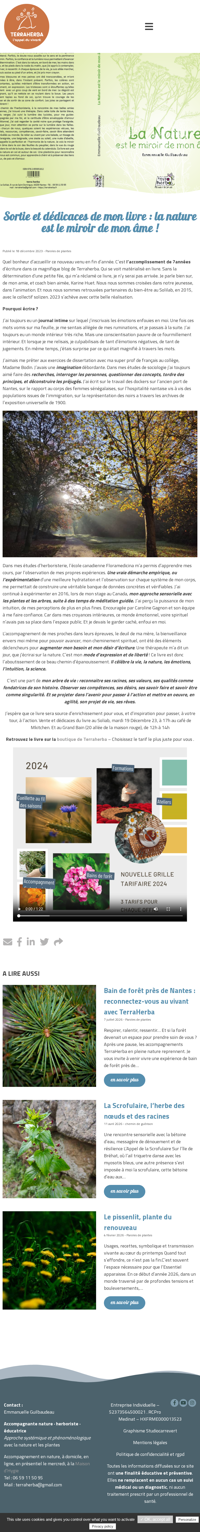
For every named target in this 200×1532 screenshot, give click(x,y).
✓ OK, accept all (155, 1519)
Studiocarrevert (161, 1430)
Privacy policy (102, 1526)
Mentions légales (150, 1442)
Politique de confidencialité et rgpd (150, 1454)
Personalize (187, 1520)
